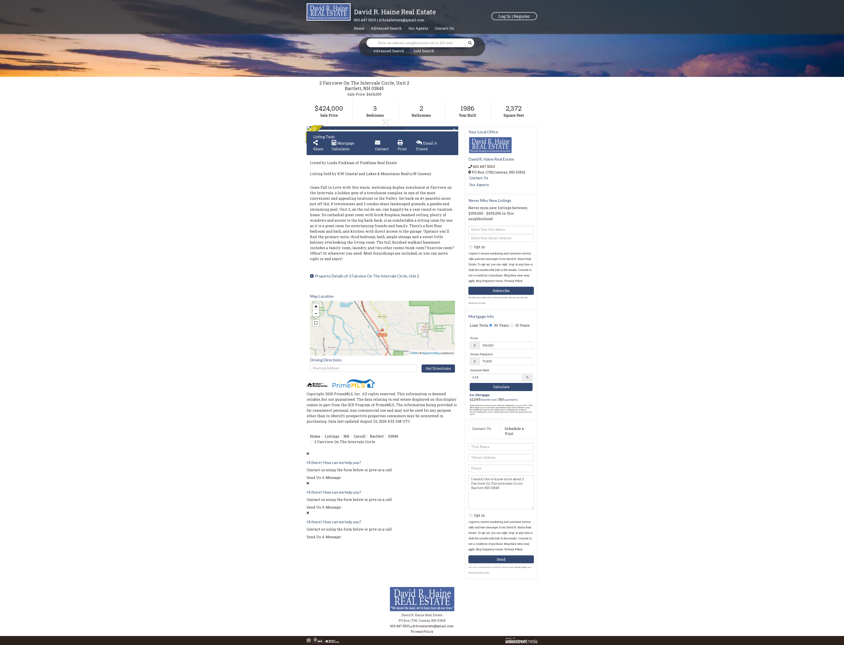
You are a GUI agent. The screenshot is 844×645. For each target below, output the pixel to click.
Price (474, 338)
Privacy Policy (513, 281)
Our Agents (479, 184)
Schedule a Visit (514, 431)
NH (346, 436)
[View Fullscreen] (316, 323)
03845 (393, 436)
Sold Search (423, 51)
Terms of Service (476, 573)
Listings (332, 436)
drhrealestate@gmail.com (401, 20)
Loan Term (479, 325)
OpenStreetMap (431, 353)
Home (315, 436)
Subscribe (501, 290)
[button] (470, 42)
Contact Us (478, 178)
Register (522, 16)
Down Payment (481, 354)
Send (501, 559)
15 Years (521, 325)
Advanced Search (388, 51)
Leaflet (414, 353)
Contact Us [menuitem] (444, 28)
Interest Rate (479, 370)
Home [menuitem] (359, 28)
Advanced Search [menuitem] (386, 28)
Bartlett (377, 436)
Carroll (360, 436)
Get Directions (438, 368)
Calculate (501, 386)
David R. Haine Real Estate (395, 11)
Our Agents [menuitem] (418, 28)
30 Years (501, 325)
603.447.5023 (365, 20)
